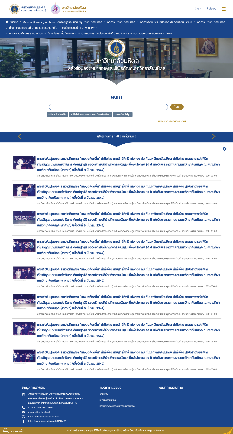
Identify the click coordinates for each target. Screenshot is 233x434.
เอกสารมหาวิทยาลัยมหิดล (121, 22)
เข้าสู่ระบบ (104, 394)
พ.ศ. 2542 (91, 27)
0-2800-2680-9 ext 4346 (40, 407)
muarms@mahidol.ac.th (39, 412)
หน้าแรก (14, 22)
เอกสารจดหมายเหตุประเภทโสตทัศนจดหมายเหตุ (165, 22)
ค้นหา (177, 106)
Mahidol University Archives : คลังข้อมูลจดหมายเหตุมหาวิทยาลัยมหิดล (62, 22)
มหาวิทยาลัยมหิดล (108, 400)
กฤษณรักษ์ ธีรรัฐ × (123, 114)
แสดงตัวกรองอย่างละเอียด (172, 121)
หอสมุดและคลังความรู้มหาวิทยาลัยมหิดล (117, 406)
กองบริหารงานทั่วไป (46, 27)
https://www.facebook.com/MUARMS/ (47, 421)
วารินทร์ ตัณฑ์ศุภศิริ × (57, 114)
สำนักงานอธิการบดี (20, 27)
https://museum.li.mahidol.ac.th (43, 416)
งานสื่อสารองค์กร (71, 27)
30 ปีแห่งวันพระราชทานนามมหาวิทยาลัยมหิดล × (91, 114)
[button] (197, 8)
